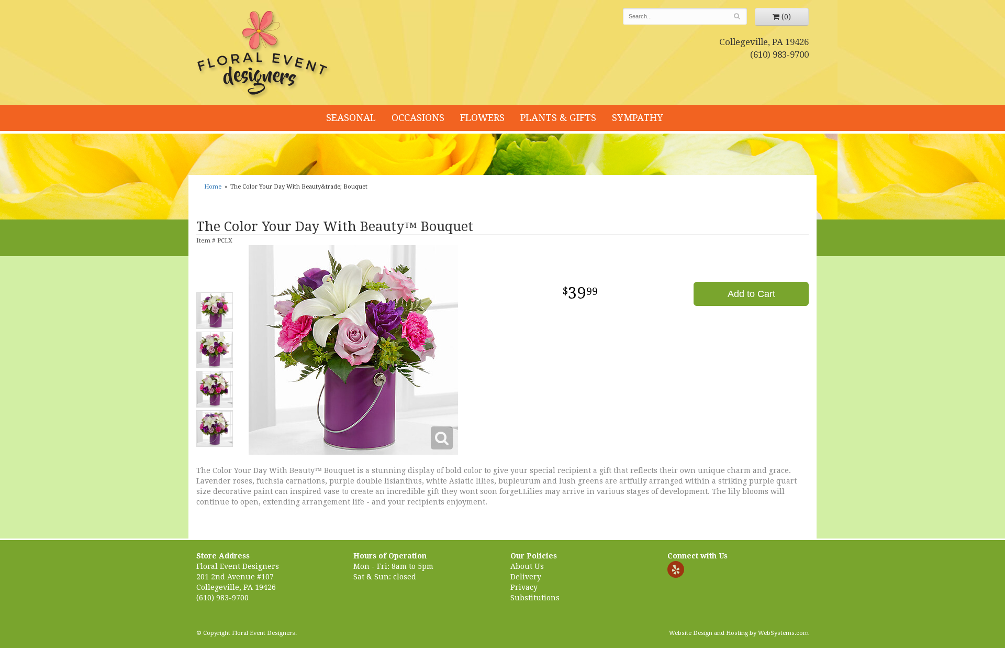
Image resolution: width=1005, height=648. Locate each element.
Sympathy (637, 117)
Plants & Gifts (558, 117)
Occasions (418, 117)
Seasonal (351, 117)
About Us (527, 566)
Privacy (524, 587)
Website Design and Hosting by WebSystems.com (739, 633)
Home (212, 186)
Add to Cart (751, 294)
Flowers (482, 117)
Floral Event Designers (263, 55)
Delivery (525, 577)
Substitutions (535, 598)
